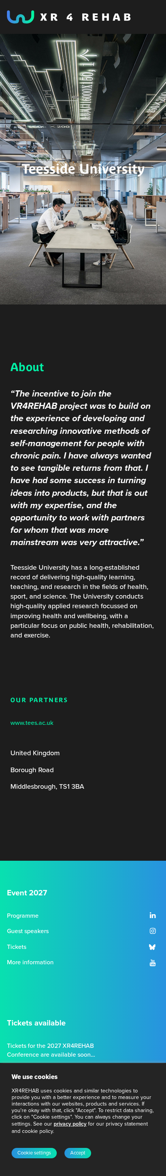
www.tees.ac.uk (31, 723)
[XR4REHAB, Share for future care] (68, 16)
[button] (153, 916)
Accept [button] (77, 1153)
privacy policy (70, 1124)
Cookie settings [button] (34, 1153)
